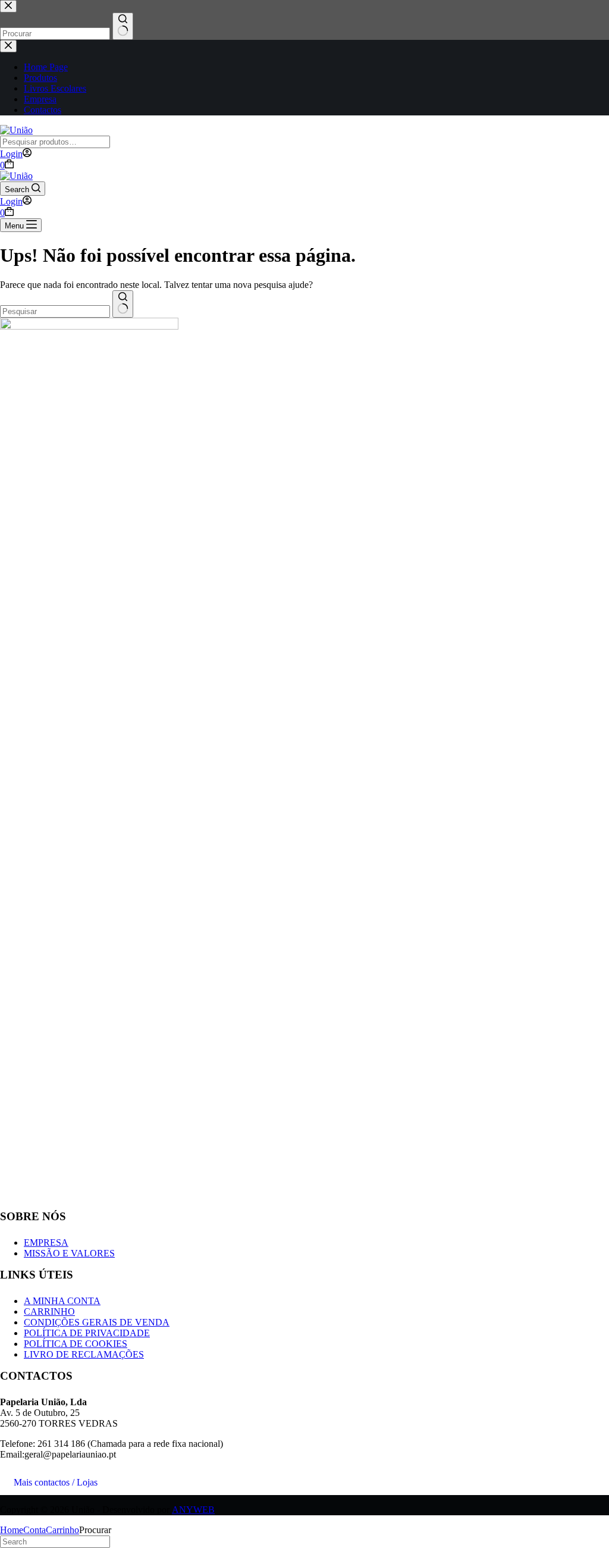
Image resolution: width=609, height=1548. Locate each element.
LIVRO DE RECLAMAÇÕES (84, 1354)
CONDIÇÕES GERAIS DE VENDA (96, 1322)
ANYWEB (193, 1510)
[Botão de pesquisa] (122, 304)
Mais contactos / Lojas (56, 1482)
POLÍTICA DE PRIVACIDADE (87, 1333)
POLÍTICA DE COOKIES (75, 1344)
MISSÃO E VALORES (69, 1253)
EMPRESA (46, 1242)
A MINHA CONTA (62, 1301)
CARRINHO (49, 1311)
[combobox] (55, 311)
